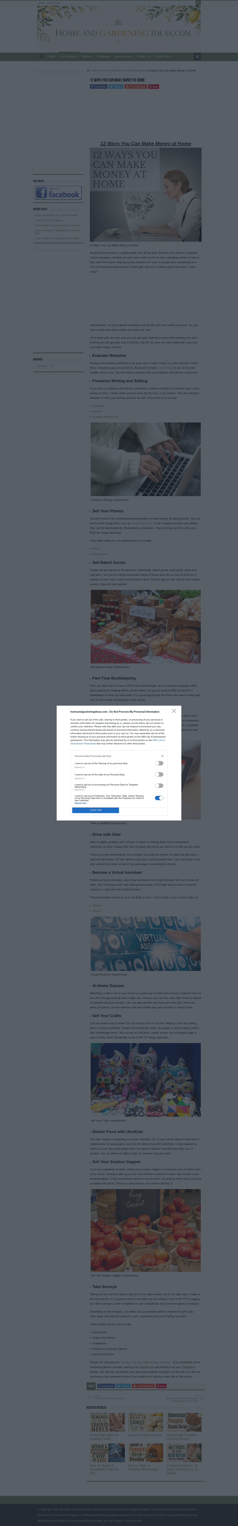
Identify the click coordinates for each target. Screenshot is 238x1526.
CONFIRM (96, 810)
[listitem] (119, 756)
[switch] (159, 763)
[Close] (175, 712)
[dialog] (119, 763)
